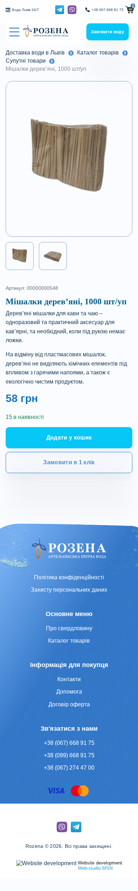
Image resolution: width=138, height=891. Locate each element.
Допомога (69, 692)
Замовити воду (107, 31)
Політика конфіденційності (69, 577)
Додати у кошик (69, 438)
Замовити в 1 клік (68, 462)
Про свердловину (69, 628)
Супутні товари (26, 61)
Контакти (69, 679)
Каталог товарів (98, 53)
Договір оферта (69, 704)
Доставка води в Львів (35, 53)
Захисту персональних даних (69, 590)
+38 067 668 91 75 (107, 10)
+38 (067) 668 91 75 (69, 743)
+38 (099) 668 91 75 (69, 755)
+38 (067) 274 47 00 (69, 768)
